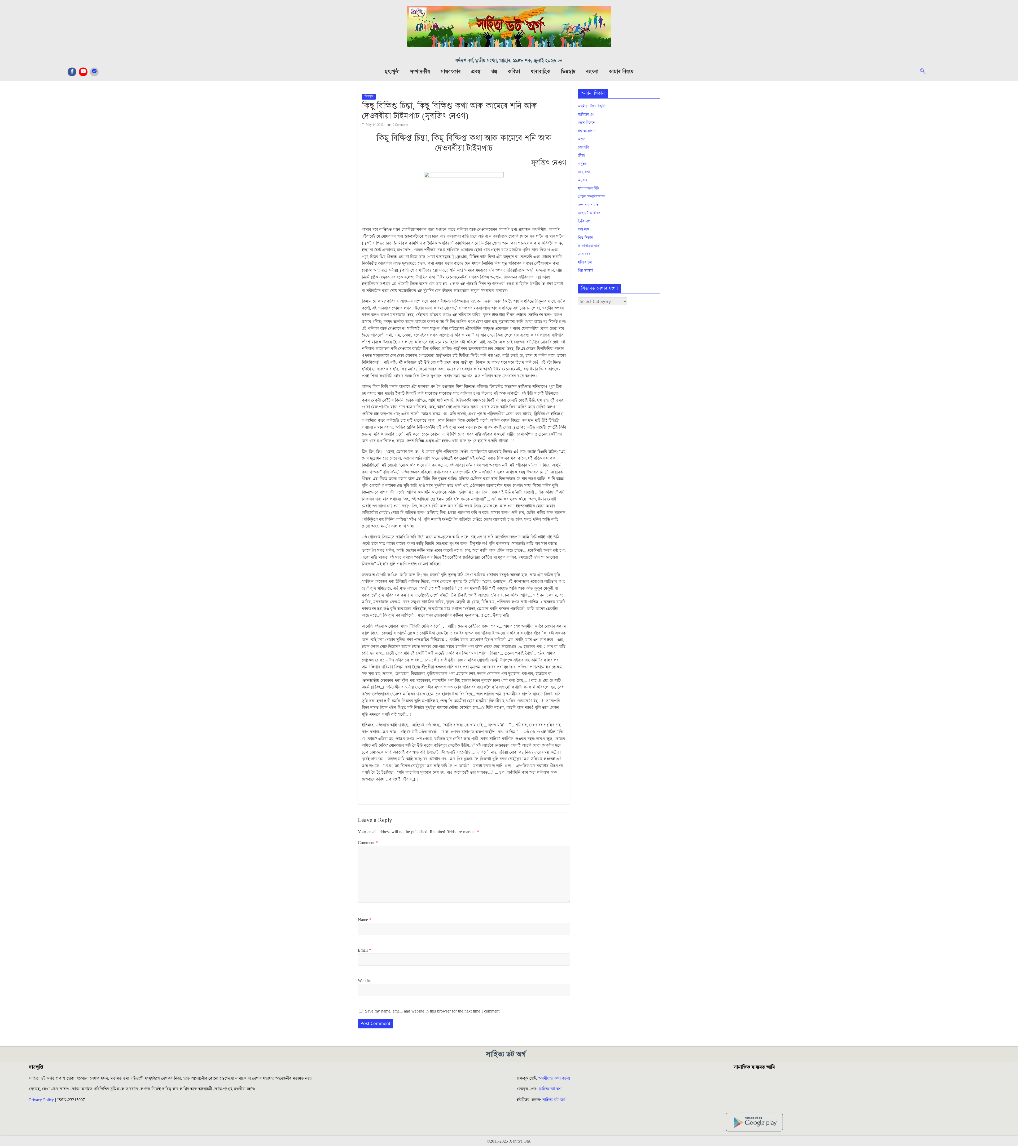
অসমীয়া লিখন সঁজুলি (591, 106)
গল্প (494, 71)
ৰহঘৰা (592, 71)
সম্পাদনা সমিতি (588, 205)
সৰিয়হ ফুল (585, 262)
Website (364, 981)
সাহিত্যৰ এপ (586, 114)
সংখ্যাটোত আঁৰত (589, 213)
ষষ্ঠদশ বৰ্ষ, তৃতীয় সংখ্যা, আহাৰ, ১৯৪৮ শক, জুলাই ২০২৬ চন (509, 60)
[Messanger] (94, 72)
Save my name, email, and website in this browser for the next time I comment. (433, 1011)
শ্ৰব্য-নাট (583, 229)
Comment (368, 843)
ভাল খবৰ (584, 254)
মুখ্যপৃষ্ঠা (392, 71)
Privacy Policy (41, 1100)
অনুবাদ (582, 180)
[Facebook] (72, 72)
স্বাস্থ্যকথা (584, 172)
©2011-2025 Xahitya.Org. (509, 1141)
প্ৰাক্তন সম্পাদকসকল (591, 196)
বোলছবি (583, 147)
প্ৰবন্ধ (476, 71)
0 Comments (400, 125)
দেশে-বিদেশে (586, 123)
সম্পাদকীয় (420, 71)
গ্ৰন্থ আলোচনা (587, 131)
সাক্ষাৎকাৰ (451, 71)
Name (364, 920)
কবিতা (514, 71)
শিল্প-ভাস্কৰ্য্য (585, 270)
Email (364, 950)
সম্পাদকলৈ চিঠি (588, 188)
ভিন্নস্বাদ (568, 71)
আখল (581, 139)
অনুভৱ (582, 164)
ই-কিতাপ (584, 221)
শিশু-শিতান (585, 237)
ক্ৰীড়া (581, 155)
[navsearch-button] (925, 71)
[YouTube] (83, 72)
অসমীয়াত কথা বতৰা (554, 1078)
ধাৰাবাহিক (540, 71)
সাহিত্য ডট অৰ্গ (550, 1089)
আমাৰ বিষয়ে (621, 71)
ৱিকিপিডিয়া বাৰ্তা (589, 246)
